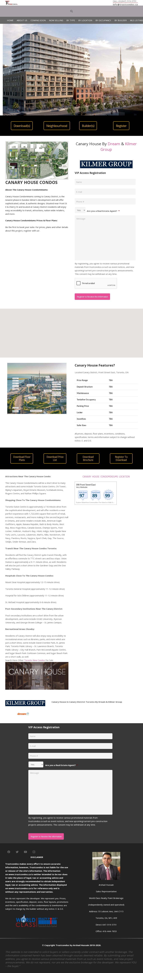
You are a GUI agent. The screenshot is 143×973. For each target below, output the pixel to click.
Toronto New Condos (34, 660)
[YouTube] (25, 851)
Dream (114, 143)
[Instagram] (33, 851)
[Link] (11, 3)
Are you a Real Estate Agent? (103, 211)
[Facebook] (8, 851)
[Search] (71, 11)
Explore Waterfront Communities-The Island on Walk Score (96, 502)
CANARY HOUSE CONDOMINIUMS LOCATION (106, 476)
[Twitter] (17, 851)
